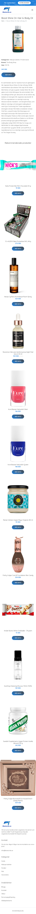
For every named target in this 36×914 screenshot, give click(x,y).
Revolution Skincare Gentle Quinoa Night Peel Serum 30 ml (18, 353)
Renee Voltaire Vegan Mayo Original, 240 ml (18, 520)
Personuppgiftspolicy (8, 897)
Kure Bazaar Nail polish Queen (18, 465)
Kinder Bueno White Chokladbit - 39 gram (18, 631)
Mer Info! (8, 75)
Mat (2, 871)
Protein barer (24, 60)
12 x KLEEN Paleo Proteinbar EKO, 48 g (18, 241)
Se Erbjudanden (24, 3)
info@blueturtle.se (7, 850)
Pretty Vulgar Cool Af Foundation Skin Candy (18, 575)
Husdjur (3, 868)
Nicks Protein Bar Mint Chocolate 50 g (18, 186)
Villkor (3, 894)
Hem (2, 21)
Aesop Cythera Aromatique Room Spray (18, 297)
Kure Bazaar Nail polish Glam (18, 409)
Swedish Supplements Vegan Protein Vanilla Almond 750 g (18, 742)
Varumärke (5, 875)
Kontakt (3, 890)
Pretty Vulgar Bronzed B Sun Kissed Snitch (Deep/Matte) (18, 800)
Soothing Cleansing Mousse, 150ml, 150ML (18, 686)
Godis (3, 861)
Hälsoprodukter (15, 60)
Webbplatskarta (6, 900)
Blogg (3, 887)
